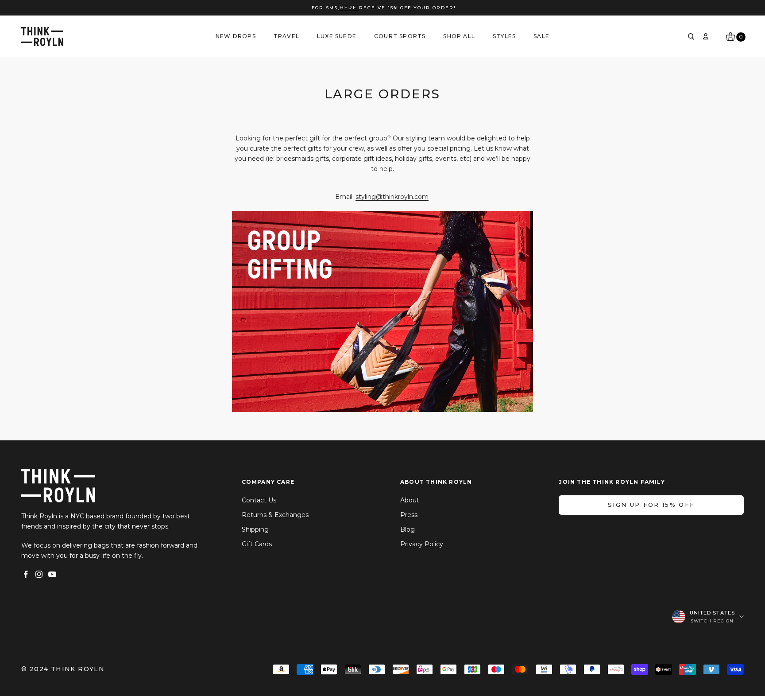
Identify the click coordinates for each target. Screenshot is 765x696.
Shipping (255, 529)
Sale (541, 36)
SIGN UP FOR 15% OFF (651, 504)
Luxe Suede (336, 36)
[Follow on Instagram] (39, 574)
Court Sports (399, 36)
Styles (504, 36)
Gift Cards (257, 544)
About (409, 500)
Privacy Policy (421, 544)
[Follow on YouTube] (52, 574)
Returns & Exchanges (275, 515)
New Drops (236, 36)
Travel (286, 36)
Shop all (459, 36)
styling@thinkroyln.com (392, 197)
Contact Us (259, 500)
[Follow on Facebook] (25, 574)
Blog (407, 529)
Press (408, 515)
